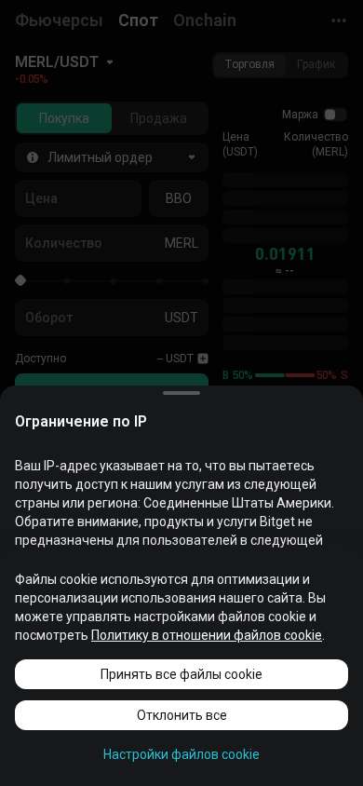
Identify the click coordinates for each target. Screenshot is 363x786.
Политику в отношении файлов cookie (206, 635)
